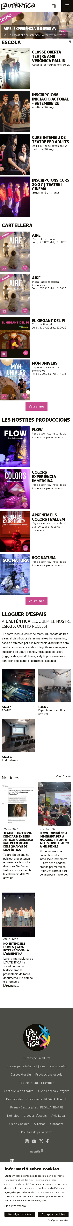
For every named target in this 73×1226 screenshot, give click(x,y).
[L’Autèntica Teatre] (17, 6)
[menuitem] (36, 1066)
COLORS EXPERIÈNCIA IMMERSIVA (44, 476)
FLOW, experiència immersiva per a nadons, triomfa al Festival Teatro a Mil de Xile (54, 839)
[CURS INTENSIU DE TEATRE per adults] (15, 154)
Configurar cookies (58, 1220)
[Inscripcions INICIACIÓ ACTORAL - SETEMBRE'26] (15, 111)
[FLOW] (15, 446)
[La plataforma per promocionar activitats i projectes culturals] (36, 1150)
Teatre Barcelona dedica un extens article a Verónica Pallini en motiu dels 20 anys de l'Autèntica (18, 841)
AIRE (36, 235)
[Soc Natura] (15, 574)
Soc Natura (44, 558)
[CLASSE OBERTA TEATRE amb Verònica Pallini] (15, 69)
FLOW (37, 429)
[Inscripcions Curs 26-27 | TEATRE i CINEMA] (15, 197)
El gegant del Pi (48, 321)
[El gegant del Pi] (15, 337)
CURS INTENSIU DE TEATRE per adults (50, 139)
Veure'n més (63, 776)
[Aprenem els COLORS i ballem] (15, 531)
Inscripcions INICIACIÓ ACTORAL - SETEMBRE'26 (50, 99)
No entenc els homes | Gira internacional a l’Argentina (16, 948)
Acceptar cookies (53, 1214)
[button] (7, 25)
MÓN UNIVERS (44, 363)
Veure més (36, 406)
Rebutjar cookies (19, 1214)
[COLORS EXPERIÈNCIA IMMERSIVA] (15, 489)
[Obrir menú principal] (67, 6)
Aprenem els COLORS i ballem (48, 517)
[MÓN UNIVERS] (15, 380)
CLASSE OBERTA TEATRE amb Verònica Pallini (49, 56)
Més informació (15, 1206)
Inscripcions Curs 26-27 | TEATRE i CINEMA (50, 184)
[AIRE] (15, 252)
